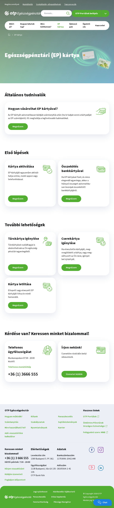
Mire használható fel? (15, 427)
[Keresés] (68, 13)
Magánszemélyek (12, 4)
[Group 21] (101, 468)
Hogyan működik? (13, 416)
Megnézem (18, 126)
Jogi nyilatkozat (40, 491)
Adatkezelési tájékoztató (64, 491)
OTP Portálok (89, 416)
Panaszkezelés (65, 416)
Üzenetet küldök (74, 374)
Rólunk (34, 416)
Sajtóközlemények (67, 422)
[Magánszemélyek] (9, 35)
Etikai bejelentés (58, 497)
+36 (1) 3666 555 (23, 374)
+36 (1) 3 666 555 (17, 458)
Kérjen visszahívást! (14, 468)
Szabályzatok (37, 422)
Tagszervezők (70, 4)
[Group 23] (92, 450)
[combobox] (56, 13)
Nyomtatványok (39, 427)
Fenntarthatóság (40, 502)
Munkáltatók (28, 4)
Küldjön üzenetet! (14, 474)
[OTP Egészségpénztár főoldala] (23, 13)
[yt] (92, 468)
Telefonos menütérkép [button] (19, 367)
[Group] (100, 450)
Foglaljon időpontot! (15, 479)
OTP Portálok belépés (86, 13)
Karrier (61, 427)
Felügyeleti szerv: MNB (94, 432)
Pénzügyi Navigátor (62, 502)
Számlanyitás (11, 422)
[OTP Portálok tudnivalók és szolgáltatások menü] (105, 13)
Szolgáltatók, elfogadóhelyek (48, 4)
